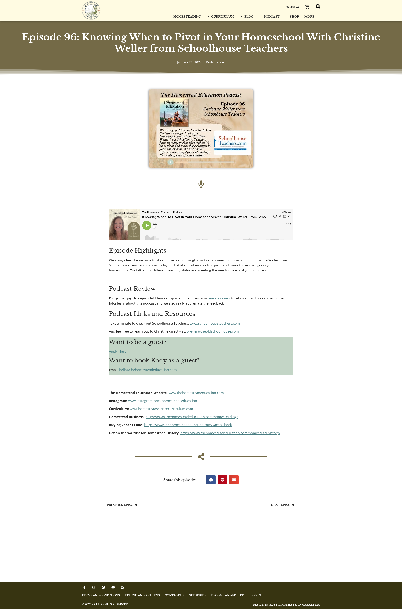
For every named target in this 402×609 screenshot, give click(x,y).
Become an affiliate (228, 595)
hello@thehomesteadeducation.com (148, 369)
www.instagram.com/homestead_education (162, 400)
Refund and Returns (142, 595)
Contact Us (174, 595)
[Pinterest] (103, 587)
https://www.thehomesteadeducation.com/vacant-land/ (188, 425)
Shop (294, 16)
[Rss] (122, 587)
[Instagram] (94, 587)
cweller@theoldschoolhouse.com (213, 331)
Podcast (272, 16)
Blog (248, 16)
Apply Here (117, 351)
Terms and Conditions (101, 595)
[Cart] (307, 7)
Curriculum (222, 16)
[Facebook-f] (84, 587)
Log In (255, 595)
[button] (211, 479)
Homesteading (187, 16)
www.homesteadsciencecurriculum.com (161, 408)
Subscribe (197, 595)
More (309, 16)
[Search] (318, 6)
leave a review (219, 298)
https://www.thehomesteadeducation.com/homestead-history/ (230, 433)
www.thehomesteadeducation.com (196, 393)
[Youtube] (113, 587)
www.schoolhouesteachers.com (215, 323)
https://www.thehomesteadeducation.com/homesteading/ (192, 417)
